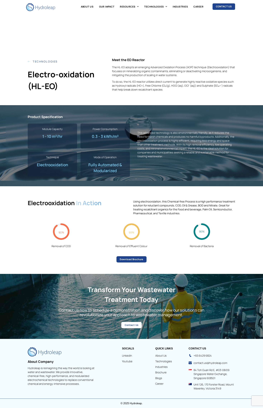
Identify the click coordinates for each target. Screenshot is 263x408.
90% (61, 232)
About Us (87, 6)
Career (198, 6)
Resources (127, 6)
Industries (180, 6)
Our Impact (107, 6)
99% (131, 232)
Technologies (154, 6)
